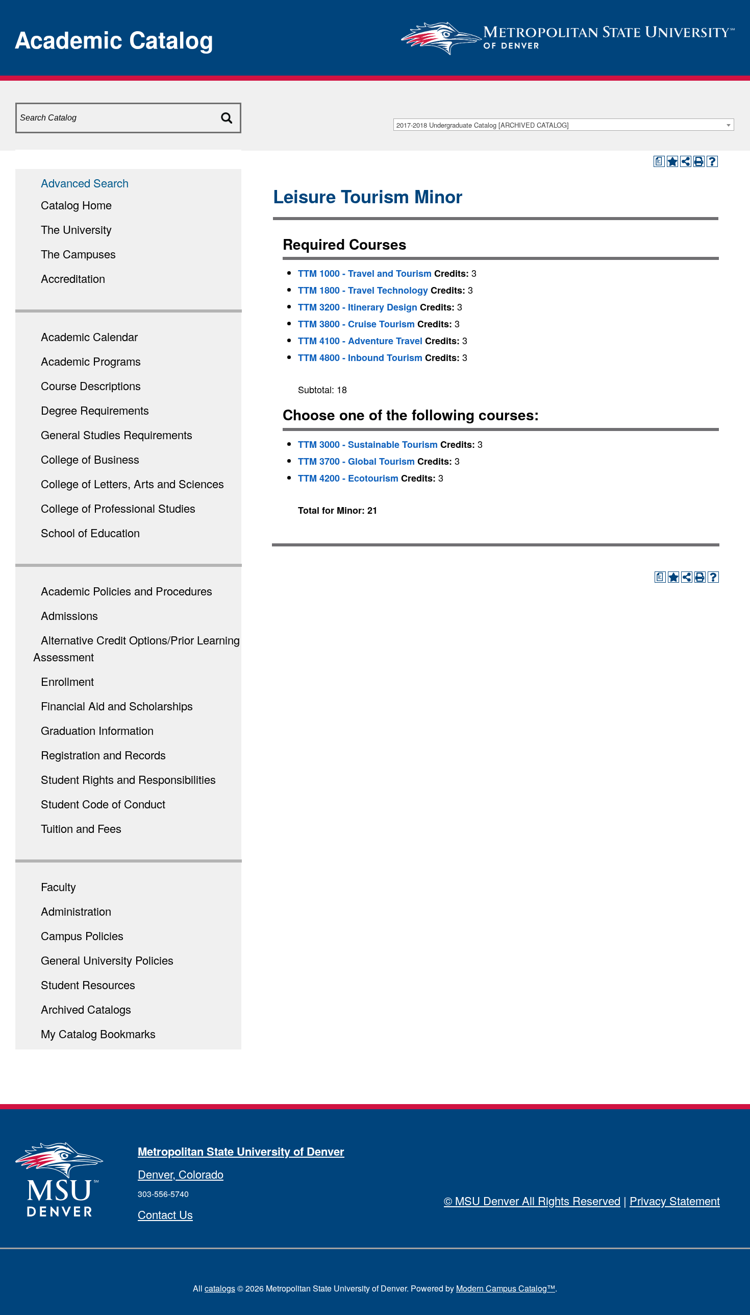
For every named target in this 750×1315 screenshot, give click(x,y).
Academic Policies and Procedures (126, 591)
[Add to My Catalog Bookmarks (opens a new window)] (672, 161)
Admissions (69, 615)
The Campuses (78, 253)
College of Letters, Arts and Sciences (132, 483)
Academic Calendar (89, 336)
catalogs (220, 1288)
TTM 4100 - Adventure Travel (360, 340)
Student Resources (88, 984)
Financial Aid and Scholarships (117, 705)
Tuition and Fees (81, 828)
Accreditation (73, 278)
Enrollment (67, 681)
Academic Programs (91, 361)
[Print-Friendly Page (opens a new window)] (699, 161)
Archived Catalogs (86, 1009)
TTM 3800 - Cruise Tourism (356, 323)
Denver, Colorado (180, 1174)
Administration (76, 911)
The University (76, 229)
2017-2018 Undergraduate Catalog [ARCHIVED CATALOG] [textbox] (482, 125)
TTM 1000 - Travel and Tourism (365, 273)
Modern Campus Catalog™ (505, 1288)
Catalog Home (76, 204)
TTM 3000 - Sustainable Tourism (368, 444)
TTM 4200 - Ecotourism (348, 478)
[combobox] (563, 124)
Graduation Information (97, 730)
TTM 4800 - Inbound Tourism (360, 357)
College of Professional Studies (118, 508)
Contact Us (165, 1214)
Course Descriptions (91, 385)
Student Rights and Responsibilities (128, 779)
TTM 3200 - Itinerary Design (357, 307)
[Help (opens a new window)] (712, 161)
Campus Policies (82, 935)
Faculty (58, 886)
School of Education (90, 532)
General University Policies (107, 960)
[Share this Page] (685, 161)
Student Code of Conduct (103, 803)
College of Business (90, 459)
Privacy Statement (675, 1200)
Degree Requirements (95, 410)
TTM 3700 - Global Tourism (356, 461)
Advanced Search (85, 182)
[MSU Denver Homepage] (568, 35)
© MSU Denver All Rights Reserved (532, 1200)
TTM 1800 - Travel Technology (363, 290)
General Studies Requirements (116, 434)
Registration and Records (103, 754)
